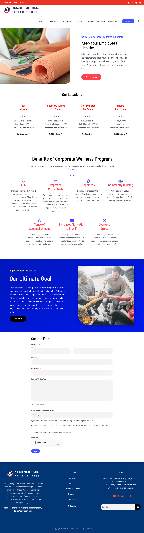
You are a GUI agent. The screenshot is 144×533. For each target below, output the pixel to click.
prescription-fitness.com (123, 487)
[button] (138, 21)
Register (73, 506)
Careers (72, 478)
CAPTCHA (34, 437)
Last (74, 347)
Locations (72, 472)
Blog (72, 483)
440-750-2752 (19, 2)
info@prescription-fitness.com (123, 484)
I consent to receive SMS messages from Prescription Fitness (52, 432)
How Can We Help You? (39, 379)
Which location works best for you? (43, 411)
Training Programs (72, 488)
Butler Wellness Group (23, 511)
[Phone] (131, 496)
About (72, 494)
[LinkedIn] (122, 496)
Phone (36, 368)
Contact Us (72, 499)
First (32, 347)
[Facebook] (110, 496)
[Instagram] (118, 496)
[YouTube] (114, 496)
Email (36, 358)
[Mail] (127, 496)
